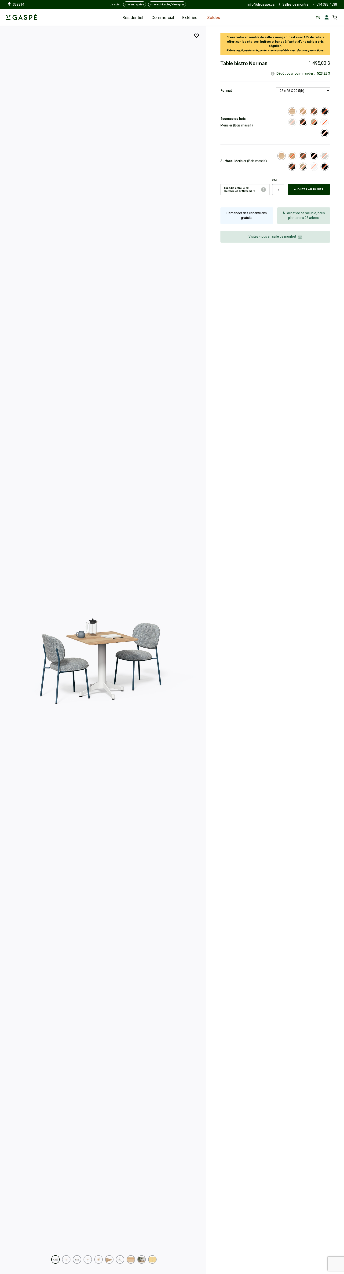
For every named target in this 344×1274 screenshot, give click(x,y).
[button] (55, 1259)
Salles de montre (295, 4)
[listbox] (303, 90)
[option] (292, 111)
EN (318, 18)
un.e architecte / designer (167, 4)
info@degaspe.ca (261, 4)
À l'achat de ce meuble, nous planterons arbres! (304, 215)
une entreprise (134, 4)
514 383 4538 (326, 4)
